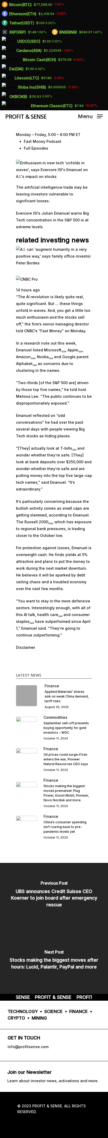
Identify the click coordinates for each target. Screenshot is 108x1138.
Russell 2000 (36, 522)
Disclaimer (25, 647)
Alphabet (24, 363)
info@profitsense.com (28, 1046)
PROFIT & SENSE (25, 116)
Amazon (23, 357)
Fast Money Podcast (42, 141)
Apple (73, 350)
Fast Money (51, 331)
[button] (54, 172)
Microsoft (52, 350)
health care (47, 614)
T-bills (66, 448)
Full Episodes (36, 148)
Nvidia (43, 357)
